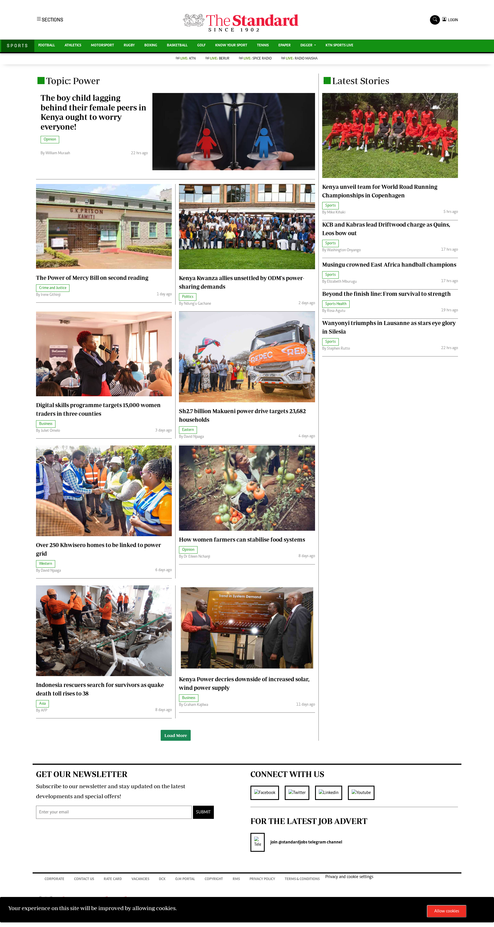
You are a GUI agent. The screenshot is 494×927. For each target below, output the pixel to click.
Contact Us (84, 879)
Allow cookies (446, 911)
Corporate (54, 879)
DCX (162, 879)
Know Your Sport (231, 45)
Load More (175, 735)
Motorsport (102, 45)
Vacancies (140, 879)
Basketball (177, 45)
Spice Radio (258, 59)
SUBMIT (203, 812)
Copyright (214, 879)
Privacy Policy (262, 879)
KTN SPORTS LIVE (339, 45)
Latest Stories (360, 81)
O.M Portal (185, 879)
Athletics (73, 45)
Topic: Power (73, 81)
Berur (219, 59)
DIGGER (306, 45)
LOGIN (452, 19)
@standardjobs (292, 842)
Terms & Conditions (302, 879)
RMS (236, 879)
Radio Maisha (302, 59)
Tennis (263, 45)
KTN (188, 59)
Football (46, 45)
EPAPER (284, 45)
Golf (201, 45)
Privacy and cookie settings (349, 877)
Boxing (150, 45)
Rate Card (113, 879)
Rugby (129, 45)
